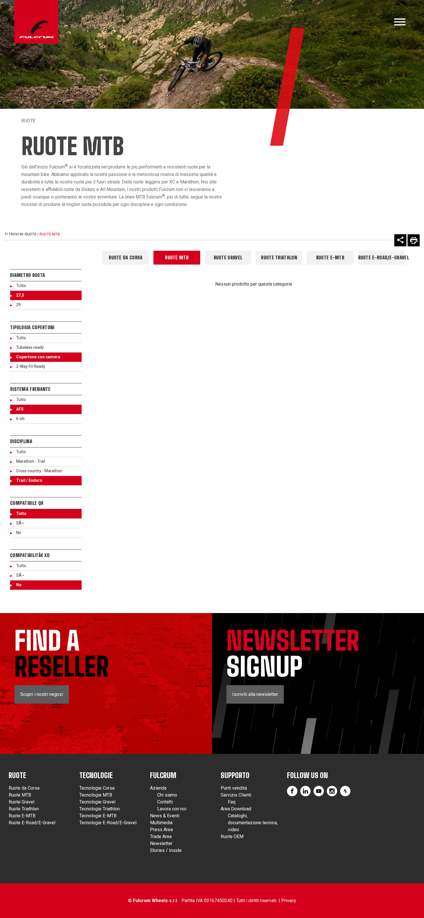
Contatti (165, 802)
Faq (231, 802)
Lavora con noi (171, 809)
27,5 (20, 295)
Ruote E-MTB (330, 257)
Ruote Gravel (228, 257)
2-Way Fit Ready (30, 366)
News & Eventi (164, 815)
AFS (20, 409)
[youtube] (319, 791)
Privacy (288, 900)
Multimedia (161, 822)
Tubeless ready (30, 347)
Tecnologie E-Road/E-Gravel (107, 822)
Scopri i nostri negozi (41, 694)
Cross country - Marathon (39, 471)
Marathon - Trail (30, 461)
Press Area (161, 829)
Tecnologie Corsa (97, 788)
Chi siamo (167, 795)
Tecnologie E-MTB (98, 815)
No (18, 532)
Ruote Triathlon (279, 257)
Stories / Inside (166, 850)
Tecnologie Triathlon (99, 809)
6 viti (20, 418)
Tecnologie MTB (95, 795)
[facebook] (292, 791)
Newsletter (161, 843)
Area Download (236, 809)
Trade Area (161, 836)
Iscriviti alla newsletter (255, 694)
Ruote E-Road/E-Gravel (381, 257)
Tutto (21, 285)
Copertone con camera (38, 357)
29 (18, 304)
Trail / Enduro (29, 480)
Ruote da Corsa (125, 257)
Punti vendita (234, 788)
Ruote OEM (232, 836)
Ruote (28, 120)
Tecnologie (96, 775)
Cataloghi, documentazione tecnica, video (253, 822)
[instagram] (332, 791)
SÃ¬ (20, 523)
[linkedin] (305, 791)
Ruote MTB (50, 234)
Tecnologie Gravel (97, 802)
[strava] (345, 791)
